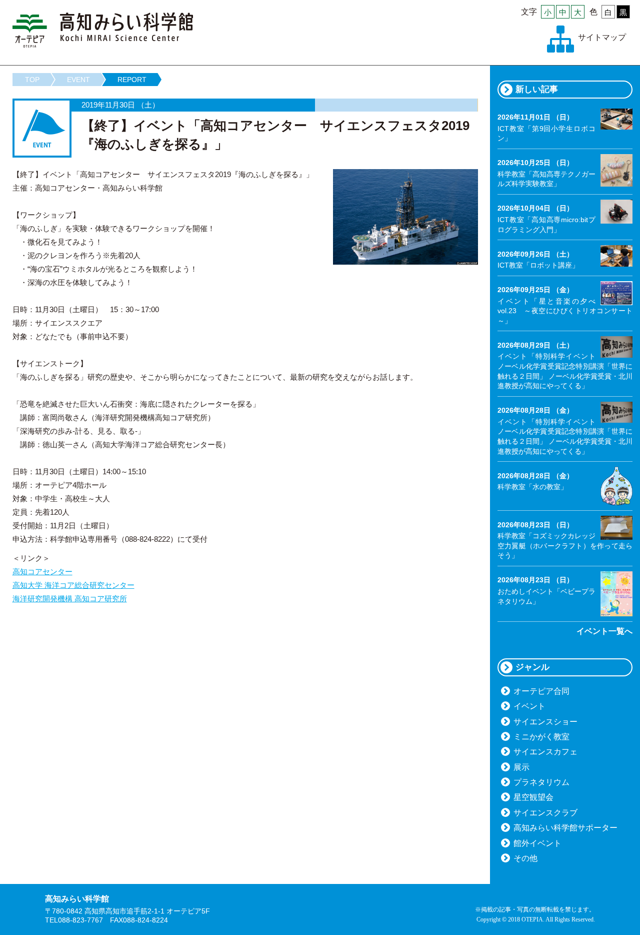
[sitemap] (560, 39)
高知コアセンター (42, 571)
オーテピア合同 (542, 691)
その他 (526, 858)
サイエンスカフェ (546, 751)
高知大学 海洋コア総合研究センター (73, 585)
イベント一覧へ (604, 631)
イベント (530, 706)
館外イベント (538, 843)
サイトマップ (602, 37)
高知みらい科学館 (103, 30)
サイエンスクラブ (546, 812)
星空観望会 (534, 797)
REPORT (132, 80)
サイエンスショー (546, 721)
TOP (32, 80)
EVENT (78, 80)
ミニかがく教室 (542, 736)
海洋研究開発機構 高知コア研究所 (69, 598)
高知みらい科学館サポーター (566, 827)
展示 (522, 767)
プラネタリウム (542, 782)
